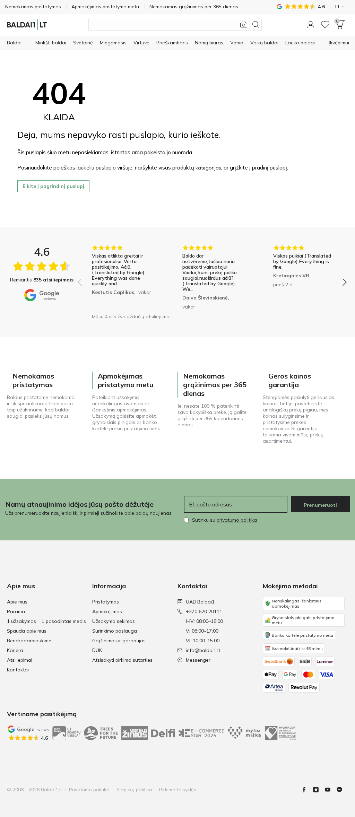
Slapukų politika (134, 789)
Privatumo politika (89, 789)
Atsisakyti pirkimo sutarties (122, 660)
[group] (121, 277)
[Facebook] (307, 789)
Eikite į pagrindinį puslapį (53, 186)
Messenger (198, 660)
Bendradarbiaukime (29, 640)
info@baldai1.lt (203, 650)
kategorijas (208, 168)
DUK (97, 650)
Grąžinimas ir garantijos (119, 640)
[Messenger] (342, 789)
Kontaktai (18, 670)
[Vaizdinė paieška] (244, 25)
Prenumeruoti (320, 505)
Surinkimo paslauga (114, 631)
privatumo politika (237, 520)
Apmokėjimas (107, 611)
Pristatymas (105, 602)
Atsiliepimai (19, 660)
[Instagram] (318, 789)
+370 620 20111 (204, 611)
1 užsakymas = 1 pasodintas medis (46, 621)
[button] (311, 24)
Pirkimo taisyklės (177, 789)
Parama (16, 611)
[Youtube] (330, 789)
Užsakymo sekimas (113, 621)
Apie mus (17, 602)
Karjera (15, 650)
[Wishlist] (325, 24)
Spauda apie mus (26, 631)
